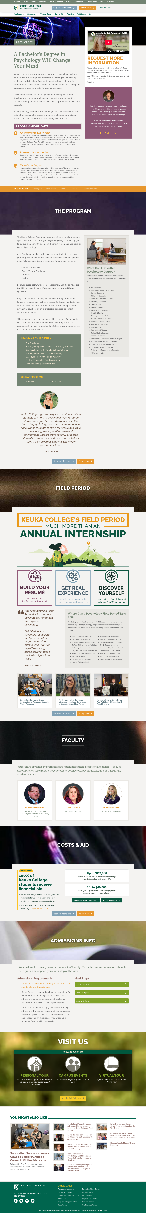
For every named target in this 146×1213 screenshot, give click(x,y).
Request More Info (62, 461)
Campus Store (91, 2)
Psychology (21, 188)
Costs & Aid (75, 189)
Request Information (89, 1199)
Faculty (63, 189)
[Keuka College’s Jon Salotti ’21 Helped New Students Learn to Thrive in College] (58, 1147)
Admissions (31, 14)
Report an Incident (88, 1192)
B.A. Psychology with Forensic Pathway (44, 353)
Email (26, 2)
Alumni (68, 2)
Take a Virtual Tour (85, 984)
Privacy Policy (103, 1210)
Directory (42, 2)
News (33, 2)
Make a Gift (79, 2)
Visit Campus (82, 992)
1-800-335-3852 (105, 8)
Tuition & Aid (45, 14)
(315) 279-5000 (19, 1196)
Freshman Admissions (66, 1189)
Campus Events (73, 1075)
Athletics (70, 14)
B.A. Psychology (33, 343)
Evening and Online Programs (68, 1195)
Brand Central (62, 1205)
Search (111, 2)
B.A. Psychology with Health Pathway (43, 357)
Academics (18, 14)
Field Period (81, 14)
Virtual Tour (111, 1075)
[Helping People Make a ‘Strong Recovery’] (101, 1146)
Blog (90, 14)
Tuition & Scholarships (111, 900)
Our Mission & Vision (89, 1205)
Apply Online (82, 1001)
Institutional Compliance (91, 1189)
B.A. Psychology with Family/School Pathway (47, 350)
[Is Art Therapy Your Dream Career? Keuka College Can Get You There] (101, 1127)
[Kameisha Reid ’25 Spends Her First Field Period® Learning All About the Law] (58, 1138)
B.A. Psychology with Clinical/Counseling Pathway (49, 346)
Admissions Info (90, 189)
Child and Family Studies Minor (40, 364)
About (51, 2)
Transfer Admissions (65, 1192)
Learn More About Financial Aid (86, 900)
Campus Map (86, 1195)
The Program (36, 189)
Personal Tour (35, 1075)
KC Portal (17, 2)
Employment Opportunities (67, 1202)
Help (101, 2)
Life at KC (59, 14)
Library (60, 2)
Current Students (88, 1202)
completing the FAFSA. (38, 909)
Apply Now (84, 461)
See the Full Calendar (71, 1098)
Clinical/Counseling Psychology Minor (44, 360)
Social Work (56, 381)
